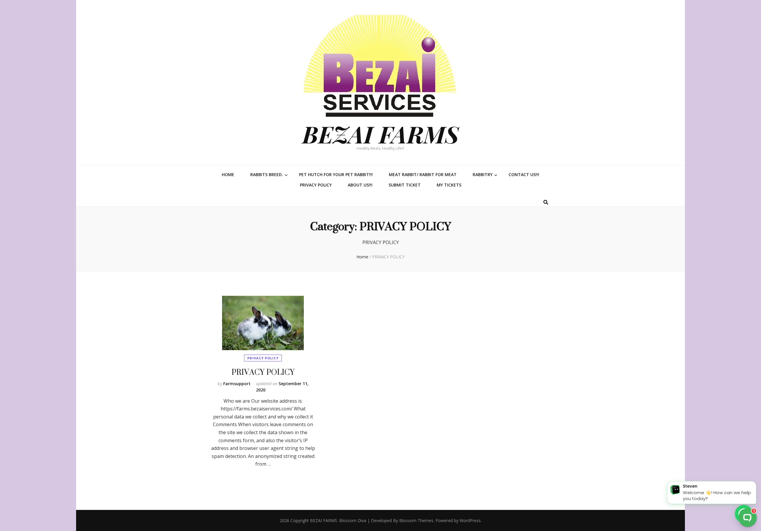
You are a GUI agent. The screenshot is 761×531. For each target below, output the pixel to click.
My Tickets (449, 185)
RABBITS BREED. (266, 174)
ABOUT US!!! (360, 185)
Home (228, 174)
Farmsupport (237, 383)
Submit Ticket (405, 185)
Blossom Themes (416, 520)
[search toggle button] (545, 202)
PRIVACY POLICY (316, 185)
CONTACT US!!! (524, 174)
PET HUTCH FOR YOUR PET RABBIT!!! (336, 174)
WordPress (470, 520)
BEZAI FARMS (380, 133)
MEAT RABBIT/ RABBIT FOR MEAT (423, 174)
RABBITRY (483, 174)
